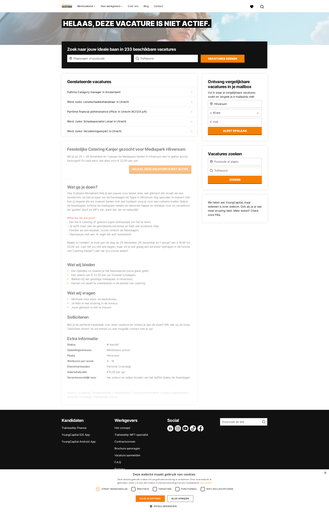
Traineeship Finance (74, 428)
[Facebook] (201, 428)
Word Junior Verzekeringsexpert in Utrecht (94, 131)
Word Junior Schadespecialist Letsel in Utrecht (96, 121)
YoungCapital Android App (79, 441)
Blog (146, 6)
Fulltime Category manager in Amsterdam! (93, 92)
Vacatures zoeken (222, 58)
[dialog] (164, 490)
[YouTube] (186, 428)
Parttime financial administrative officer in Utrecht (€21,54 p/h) (107, 111)
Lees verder (206, 482)
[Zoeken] (262, 6)
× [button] (325, 473)
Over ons (133, 6)
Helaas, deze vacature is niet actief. (160, 169)
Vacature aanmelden (127, 455)
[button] (164, 506)
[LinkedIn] (171, 428)
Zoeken (235, 179)
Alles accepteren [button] (150, 498)
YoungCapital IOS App (76, 434)
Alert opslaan (235, 130)
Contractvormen (124, 441)
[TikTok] (193, 428)
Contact (158, 6)
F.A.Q (117, 462)
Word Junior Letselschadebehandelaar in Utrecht (98, 102)
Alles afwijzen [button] (180, 498)
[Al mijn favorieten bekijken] (251, 6)
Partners (119, 469)
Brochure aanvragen (127, 448)
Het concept (122, 428)
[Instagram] (178, 428)
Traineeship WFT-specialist (131, 434)
